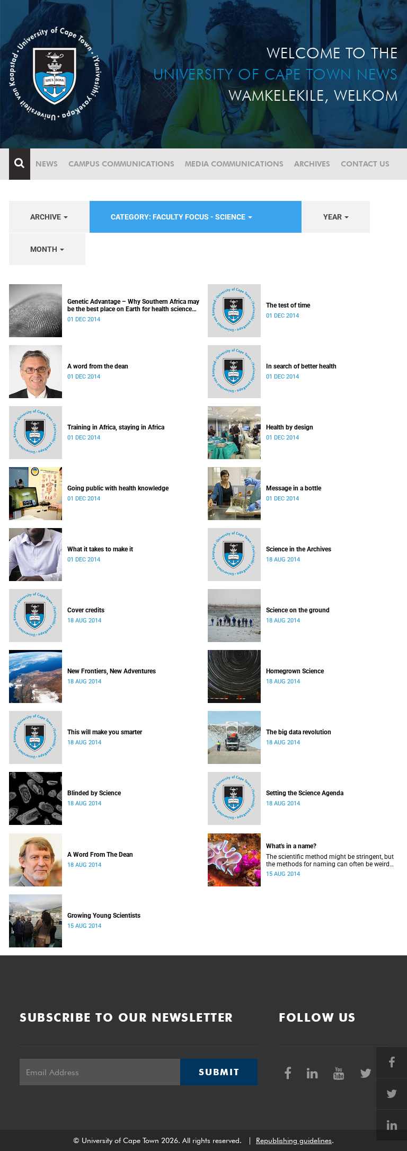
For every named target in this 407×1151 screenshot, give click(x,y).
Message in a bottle (293, 488)
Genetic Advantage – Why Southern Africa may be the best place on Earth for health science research (133, 305)
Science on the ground (298, 610)
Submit (219, 1072)
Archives (312, 164)
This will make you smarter (104, 732)
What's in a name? (291, 846)
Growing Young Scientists (103, 915)
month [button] (44, 249)
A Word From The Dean (100, 854)
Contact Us (365, 164)
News (47, 164)
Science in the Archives (298, 549)
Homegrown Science (295, 671)
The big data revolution (298, 732)
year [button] (333, 217)
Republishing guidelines (294, 1140)
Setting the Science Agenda (304, 793)
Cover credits (85, 610)
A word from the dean (97, 366)
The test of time (288, 305)
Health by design (289, 427)
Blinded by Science (94, 793)
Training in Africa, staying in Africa (115, 427)
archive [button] (46, 217)
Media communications (234, 164)
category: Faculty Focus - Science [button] (179, 217)
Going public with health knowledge (118, 488)
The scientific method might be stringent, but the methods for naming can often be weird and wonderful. (330, 860)
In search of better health (301, 366)
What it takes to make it (100, 549)
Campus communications (121, 164)
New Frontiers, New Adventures (111, 671)
